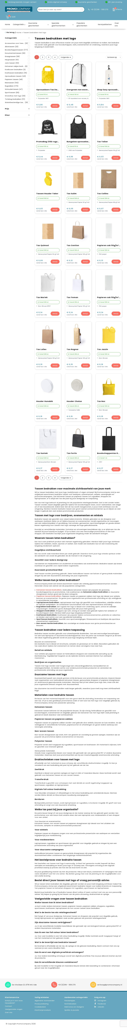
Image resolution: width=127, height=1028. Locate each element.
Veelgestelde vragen (13, 1009)
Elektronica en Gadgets (74, 1007)
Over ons (8, 1012)
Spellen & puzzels (71, 1010)
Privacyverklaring (42, 1004)
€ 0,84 (102, 106)
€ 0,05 (72, 209)
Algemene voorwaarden (45, 1001)
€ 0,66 (41, 106)
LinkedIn (100, 1007)
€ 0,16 (102, 365)
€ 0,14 (41, 313)
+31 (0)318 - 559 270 (99, 9)
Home (18, 32)
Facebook (101, 1004)
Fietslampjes (69, 1001)
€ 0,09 (41, 261)
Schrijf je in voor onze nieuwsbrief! (14, 1002)
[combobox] (58, 9)
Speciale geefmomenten (58, 24)
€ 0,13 (102, 261)
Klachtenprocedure (43, 1010)
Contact (8, 1006)
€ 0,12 (72, 261)
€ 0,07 (102, 209)
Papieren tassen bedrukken (48, 596)
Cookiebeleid (40, 1007)
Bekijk (55, 106)
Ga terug (10, 32)
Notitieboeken (70, 1004)
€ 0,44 (41, 157)
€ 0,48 (72, 106)
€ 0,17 (41, 469)
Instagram (101, 1001)
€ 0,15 (41, 365)
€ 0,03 (102, 157)
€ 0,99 (72, 157)
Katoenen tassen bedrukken (49, 590)
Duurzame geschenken (33, 24)
